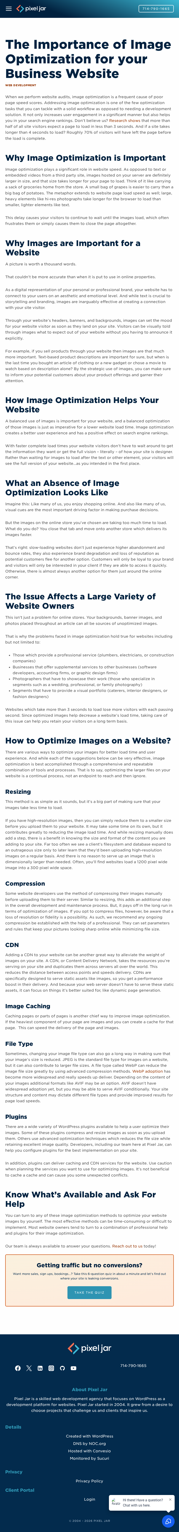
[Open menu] (9, 8)
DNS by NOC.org (89, 1443)
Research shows (124, 120)
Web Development (20, 85)
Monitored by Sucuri (89, 1458)
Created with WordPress (89, 1436)
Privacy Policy (89, 1481)
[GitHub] (62, 1368)
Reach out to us (127, 1246)
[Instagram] (51, 1368)
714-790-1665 (156, 8)
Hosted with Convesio (89, 1451)
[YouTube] (73, 1368)
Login (89, 1499)
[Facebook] (18, 1368)
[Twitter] (29, 1368)
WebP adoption (147, 1071)
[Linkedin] (40, 1368)
